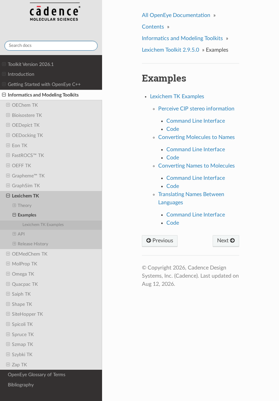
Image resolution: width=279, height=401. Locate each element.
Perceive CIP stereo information (196, 108)
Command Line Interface (195, 121)
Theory (25, 206)
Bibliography (21, 384)
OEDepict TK (25, 125)
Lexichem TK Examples (43, 225)
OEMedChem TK (29, 254)
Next (223, 240)
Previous (162, 240)
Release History (33, 244)
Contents (153, 27)
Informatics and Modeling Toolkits (43, 95)
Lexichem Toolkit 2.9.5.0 (170, 50)
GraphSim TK (26, 185)
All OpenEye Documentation (176, 15)
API (21, 234)
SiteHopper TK (27, 314)
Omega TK (23, 274)
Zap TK (19, 364)
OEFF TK (21, 165)
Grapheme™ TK (28, 175)
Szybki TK (22, 354)
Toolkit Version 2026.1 (31, 64)
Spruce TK (23, 334)
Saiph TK (21, 294)
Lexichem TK (25, 195)
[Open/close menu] (4, 65)
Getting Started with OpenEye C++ (44, 84)
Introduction (21, 74)
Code (172, 129)
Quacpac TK (25, 284)
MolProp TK (24, 263)
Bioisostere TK (27, 115)
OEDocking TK (27, 135)
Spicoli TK (22, 324)
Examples (27, 215)
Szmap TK (22, 344)
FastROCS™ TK (28, 155)
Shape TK (22, 304)
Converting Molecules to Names (196, 137)
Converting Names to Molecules (196, 166)
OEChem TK (25, 105)
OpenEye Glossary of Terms (36, 374)
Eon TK (19, 145)
